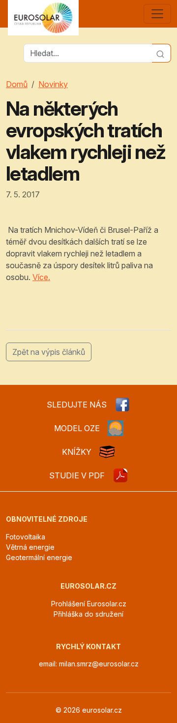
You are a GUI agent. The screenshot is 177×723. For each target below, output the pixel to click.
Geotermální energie (39, 557)
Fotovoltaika (25, 537)
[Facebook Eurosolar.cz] (122, 404)
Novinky (53, 84)
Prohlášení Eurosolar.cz (88, 603)
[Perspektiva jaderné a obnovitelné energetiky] (120, 475)
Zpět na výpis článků (48, 352)
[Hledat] (161, 53)
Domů (17, 84)
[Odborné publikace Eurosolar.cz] (107, 452)
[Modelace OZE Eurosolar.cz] (115, 428)
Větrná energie (30, 547)
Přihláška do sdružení (88, 614)
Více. (41, 277)
